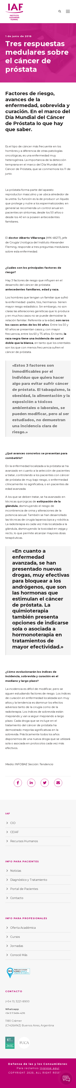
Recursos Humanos (24, 841)
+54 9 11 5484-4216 (15, 1013)
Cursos (15, 937)
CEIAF (14, 832)
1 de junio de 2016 (18, 36)
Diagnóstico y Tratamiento (28, 880)
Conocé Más (18, 955)
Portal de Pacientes (24, 889)
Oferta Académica (23, 927)
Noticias (15, 870)
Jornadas (16, 946)
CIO (13, 823)
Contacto (16, 898)
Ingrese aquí (49, 1068)
